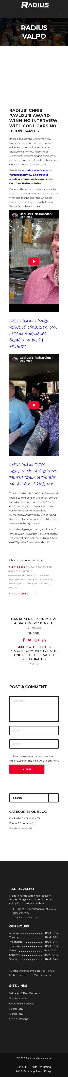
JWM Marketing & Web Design (34, 1071)
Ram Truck (26, 583)
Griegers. (18, 346)
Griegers (32, 579)
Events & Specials (20, 571)
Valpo (13, 587)
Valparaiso (41, 583)
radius (13, 583)
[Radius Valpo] (34, 4)
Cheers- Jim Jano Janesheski (26, 560)
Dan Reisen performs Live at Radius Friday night (34, 621)
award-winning (19, 575)
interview (45, 579)
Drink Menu (16, 1013)
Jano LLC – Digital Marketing (34, 1066)
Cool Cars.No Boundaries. (25, 183)
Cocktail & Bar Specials (22, 818)
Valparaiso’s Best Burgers (24, 993)
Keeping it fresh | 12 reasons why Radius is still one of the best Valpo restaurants (34, 653)
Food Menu (16, 1008)
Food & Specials (18, 828)
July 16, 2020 (17, 567)
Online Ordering (18, 1018)
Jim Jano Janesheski (39, 567)
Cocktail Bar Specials (21, 1003)
